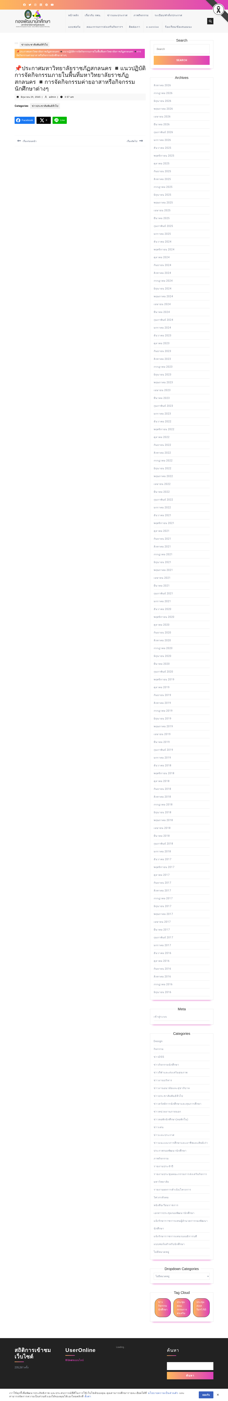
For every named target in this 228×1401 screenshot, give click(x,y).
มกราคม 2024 (162, 327)
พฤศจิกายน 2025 (164, 155)
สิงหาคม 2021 (162, 546)
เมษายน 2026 (162, 116)
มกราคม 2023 (162, 413)
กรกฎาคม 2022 (163, 460)
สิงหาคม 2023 (162, 358)
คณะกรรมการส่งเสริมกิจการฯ (105, 26)
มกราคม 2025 (162, 233)
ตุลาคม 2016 (162, 960)
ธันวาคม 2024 (162, 241)
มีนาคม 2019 (162, 742)
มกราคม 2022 (162, 507)
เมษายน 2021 (162, 577)
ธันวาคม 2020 (162, 609)
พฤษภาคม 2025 (163, 202)
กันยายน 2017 (162, 882)
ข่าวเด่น (159, 1127)
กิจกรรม (159, 1049)
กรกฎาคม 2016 (163, 984)
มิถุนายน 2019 (162, 718)
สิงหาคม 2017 (162, 890)
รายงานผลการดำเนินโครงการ (172, 1189)
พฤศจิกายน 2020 (164, 616)
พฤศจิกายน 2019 (164, 679)
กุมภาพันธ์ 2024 (163, 319)
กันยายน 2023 (162, 351)
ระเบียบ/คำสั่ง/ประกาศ (168, 15)
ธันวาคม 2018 (162, 765)
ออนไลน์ (74, 1360)
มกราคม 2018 (162, 851)
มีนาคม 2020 (162, 663)
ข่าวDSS (159, 1056)
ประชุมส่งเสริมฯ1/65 (201, 1306)
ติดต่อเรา (134, 26)
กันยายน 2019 (162, 695)
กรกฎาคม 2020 (163, 648)
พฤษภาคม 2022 (163, 476)
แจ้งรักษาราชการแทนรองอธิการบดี (175, 1236)
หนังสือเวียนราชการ (166, 1205)
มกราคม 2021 (162, 601)
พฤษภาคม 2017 (163, 914)
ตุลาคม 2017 (162, 874)
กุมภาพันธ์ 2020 (163, 671)
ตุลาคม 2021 (162, 530)
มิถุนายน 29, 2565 (31, 97)
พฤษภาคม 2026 (163, 108)
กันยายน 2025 (162, 171)
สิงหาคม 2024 (162, 272)
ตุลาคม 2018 (162, 781)
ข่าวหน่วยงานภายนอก (167, 1111)
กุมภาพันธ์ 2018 (163, 843)
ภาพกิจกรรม (141, 15)
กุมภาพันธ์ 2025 (163, 226)
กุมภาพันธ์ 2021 (163, 593)
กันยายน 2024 (162, 265)
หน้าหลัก (73, 15)
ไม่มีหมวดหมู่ (161, 1252)
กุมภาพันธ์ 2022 (163, 499)
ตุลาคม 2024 (162, 257)
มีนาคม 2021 (162, 585)
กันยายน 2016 (162, 968)
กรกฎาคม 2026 (163, 93)
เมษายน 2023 (162, 390)
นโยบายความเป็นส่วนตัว (163, 1393)
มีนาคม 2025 (162, 218)
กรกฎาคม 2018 (163, 804)
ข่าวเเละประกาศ (164, 1135)
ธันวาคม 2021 (162, 515)
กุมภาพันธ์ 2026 (163, 132)
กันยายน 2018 (162, 788)
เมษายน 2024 (162, 304)
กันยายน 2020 (162, 632)
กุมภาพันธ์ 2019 (163, 749)
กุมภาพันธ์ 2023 (163, 405)
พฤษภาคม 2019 (163, 726)
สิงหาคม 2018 (162, 796)
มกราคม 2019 (162, 757)
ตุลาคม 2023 (162, 343)
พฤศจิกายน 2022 (164, 429)
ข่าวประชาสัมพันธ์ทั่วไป (34, 44)
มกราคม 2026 (162, 140)
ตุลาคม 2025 (162, 163)
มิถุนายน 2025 (162, 194)
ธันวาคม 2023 (162, 335)
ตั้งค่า (88, 1396)
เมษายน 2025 (162, 210)
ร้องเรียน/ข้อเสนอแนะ (178, 26)
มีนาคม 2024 (162, 312)
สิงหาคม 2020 (162, 640)
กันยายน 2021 (162, 538)
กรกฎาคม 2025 (163, 186)
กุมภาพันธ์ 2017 (163, 937)
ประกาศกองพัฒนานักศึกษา (170, 1150)
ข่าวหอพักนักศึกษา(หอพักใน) (171, 1119)
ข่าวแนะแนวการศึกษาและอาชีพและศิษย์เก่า (181, 1142)
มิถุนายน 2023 (162, 374)
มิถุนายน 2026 (162, 101)
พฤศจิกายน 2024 (164, 249)
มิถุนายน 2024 (162, 288)
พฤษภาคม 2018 (163, 820)
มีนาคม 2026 (162, 124)
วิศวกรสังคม (161, 1197)
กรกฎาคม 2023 (163, 366)
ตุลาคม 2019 (162, 687)
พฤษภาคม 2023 (163, 382)
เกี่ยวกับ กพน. (93, 15)
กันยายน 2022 (162, 444)
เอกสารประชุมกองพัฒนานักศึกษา (174, 1213)
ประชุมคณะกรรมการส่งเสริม (182, 1308)
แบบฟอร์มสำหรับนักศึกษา (169, 1244)
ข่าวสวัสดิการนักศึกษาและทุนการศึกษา (177, 1103)
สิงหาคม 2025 (162, 179)
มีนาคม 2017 (162, 929)
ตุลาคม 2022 (162, 437)
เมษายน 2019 (162, 734)
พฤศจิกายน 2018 (164, 773)
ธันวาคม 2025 (162, 147)
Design (158, 1041)
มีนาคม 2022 (162, 491)
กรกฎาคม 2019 (163, 710)
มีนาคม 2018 (162, 835)
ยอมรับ (206, 1394)
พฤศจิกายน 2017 (164, 867)
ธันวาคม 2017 (162, 859)
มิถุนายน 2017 (162, 906)
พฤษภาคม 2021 (163, 570)
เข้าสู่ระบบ (160, 1016)
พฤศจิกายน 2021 (164, 523)
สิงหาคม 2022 (162, 452)
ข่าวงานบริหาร (163, 1080)
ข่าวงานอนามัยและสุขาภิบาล (172, 1088)
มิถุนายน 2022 (162, 468)
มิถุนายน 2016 (162, 992)
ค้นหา (173, 1350)
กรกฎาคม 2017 (163, 898)
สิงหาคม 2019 (162, 702)
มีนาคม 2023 (162, 398)
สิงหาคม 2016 (162, 976)
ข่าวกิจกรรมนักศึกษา (166, 1064)
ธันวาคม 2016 (162, 953)
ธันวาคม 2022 (162, 421)
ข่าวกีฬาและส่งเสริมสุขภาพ (171, 1072)
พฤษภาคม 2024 (163, 296)
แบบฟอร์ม (74, 26)
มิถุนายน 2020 (162, 656)
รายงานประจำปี (163, 1166)
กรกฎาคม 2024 (163, 280)
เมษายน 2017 (162, 921)
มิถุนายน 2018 (162, 812)
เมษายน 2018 (162, 828)
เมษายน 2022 (162, 484)
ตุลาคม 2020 (162, 624)
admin (52, 97)
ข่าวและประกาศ (117, 15)
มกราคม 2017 (162, 945)
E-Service (152, 26)
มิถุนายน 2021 (162, 562)
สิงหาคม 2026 (162, 85)
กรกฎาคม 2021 (163, 554)
